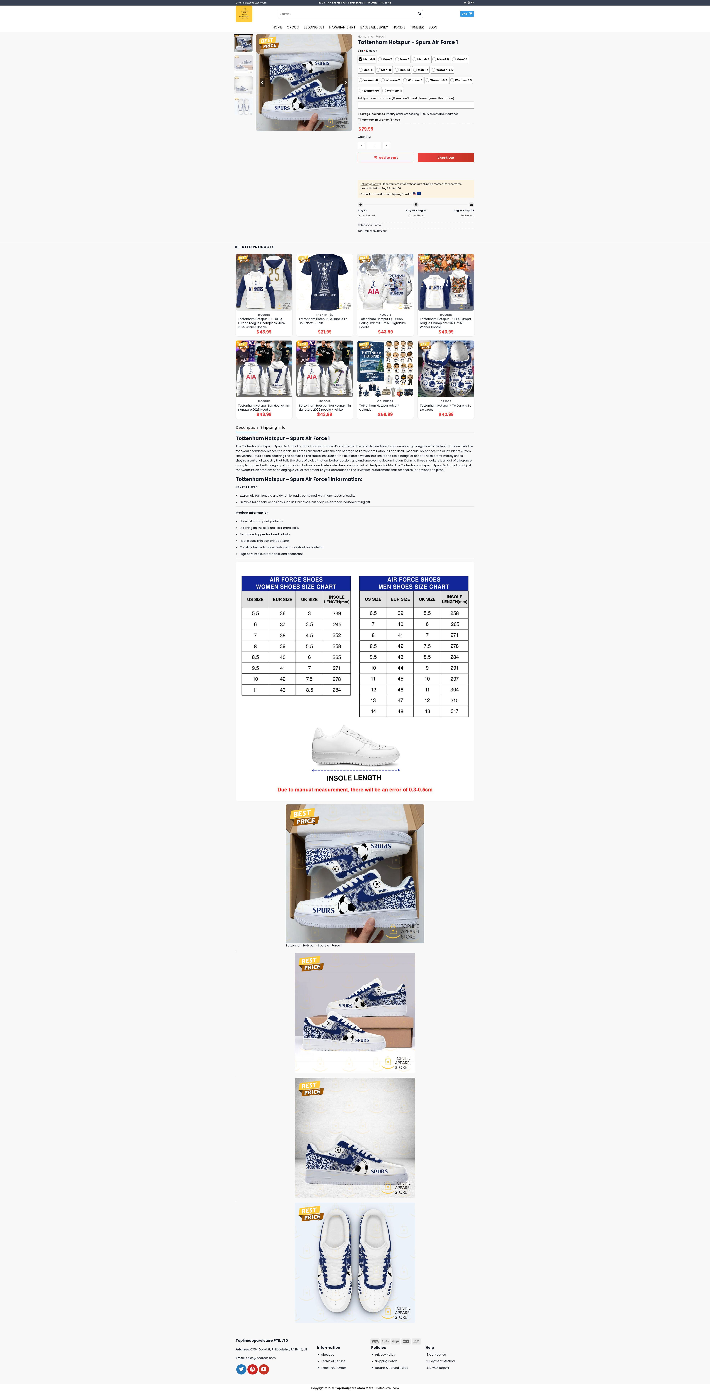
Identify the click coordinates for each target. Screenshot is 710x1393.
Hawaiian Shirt (342, 27)
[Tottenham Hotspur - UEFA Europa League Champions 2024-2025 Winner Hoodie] (446, 282)
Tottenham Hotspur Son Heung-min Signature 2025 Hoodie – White (325, 408)
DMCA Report (439, 1368)
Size (361, 51)
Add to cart (388, 158)
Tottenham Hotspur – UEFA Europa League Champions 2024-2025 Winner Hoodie (445, 323)
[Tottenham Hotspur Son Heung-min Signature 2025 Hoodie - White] (324, 369)
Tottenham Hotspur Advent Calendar (379, 408)
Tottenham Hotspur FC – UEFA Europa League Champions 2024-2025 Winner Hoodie (262, 323)
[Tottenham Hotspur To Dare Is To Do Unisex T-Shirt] (324, 282)
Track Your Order (333, 1368)
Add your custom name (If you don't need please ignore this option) (406, 98)
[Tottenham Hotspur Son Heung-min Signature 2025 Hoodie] (264, 369)
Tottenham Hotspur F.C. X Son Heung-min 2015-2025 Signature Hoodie (382, 323)
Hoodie (399, 27)
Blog (433, 27)
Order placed (366, 215)
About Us (327, 1354)
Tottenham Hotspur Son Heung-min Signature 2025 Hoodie (264, 408)
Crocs (293, 27)
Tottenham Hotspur (375, 231)
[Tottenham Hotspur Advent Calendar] (385, 369)
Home (277, 27)
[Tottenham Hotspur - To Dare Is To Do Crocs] (446, 369)
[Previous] (262, 82)
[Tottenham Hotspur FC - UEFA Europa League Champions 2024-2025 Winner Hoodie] (264, 282)
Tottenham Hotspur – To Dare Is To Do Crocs (445, 408)
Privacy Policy (385, 1354)
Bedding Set (314, 27)
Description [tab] (247, 427)
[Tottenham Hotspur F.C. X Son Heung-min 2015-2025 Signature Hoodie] (385, 282)
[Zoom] (260, 126)
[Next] (345, 82)
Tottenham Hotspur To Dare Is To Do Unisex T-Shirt (323, 321)
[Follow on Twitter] (465, 2)
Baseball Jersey (374, 27)
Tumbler (417, 27)
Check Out (445, 158)
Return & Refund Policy (391, 1368)
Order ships (415, 215)
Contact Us (437, 1354)
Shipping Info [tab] (272, 427)
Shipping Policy (386, 1361)
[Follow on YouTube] (472, 2)
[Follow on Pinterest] (469, 2)
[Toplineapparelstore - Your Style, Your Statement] (254, 14)
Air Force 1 (378, 36)
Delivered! (467, 215)
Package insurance (371, 114)
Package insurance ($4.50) (380, 120)
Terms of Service (333, 1361)
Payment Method (442, 1361)
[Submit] (419, 14)
